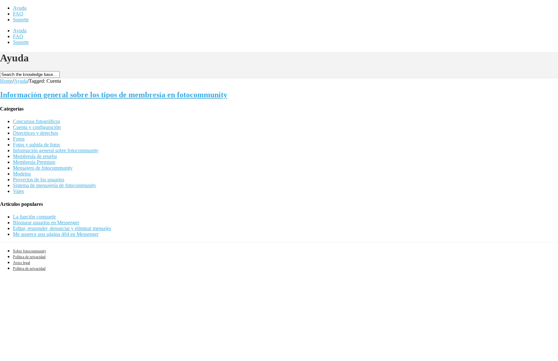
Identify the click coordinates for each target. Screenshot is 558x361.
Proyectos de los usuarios (38, 179)
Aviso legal (21, 262)
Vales (18, 191)
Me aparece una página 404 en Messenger (55, 234)
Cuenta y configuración (37, 127)
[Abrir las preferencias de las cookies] (48, 323)
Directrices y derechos (35, 133)
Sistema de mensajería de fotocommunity (54, 185)
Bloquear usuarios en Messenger (46, 222)
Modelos (22, 173)
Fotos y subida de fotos (36, 144)
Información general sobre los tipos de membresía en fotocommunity (113, 94)
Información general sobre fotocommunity (55, 150)
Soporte (21, 19)
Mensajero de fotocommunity (43, 168)
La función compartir (34, 216)
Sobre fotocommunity (29, 251)
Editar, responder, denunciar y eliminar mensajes (62, 228)
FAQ (18, 13)
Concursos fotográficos (36, 121)
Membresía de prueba (35, 156)
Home (6, 81)
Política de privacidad (29, 257)
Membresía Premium (34, 162)
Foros (19, 139)
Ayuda (19, 8)
